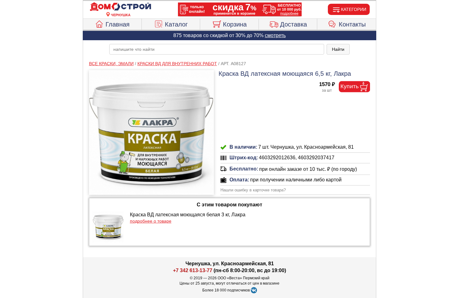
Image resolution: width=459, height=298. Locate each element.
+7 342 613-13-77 (192, 270)
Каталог (176, 24)
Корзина (235, 24)
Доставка (293, 24)
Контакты (352, 24)
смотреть (275, 35)
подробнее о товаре (150, 221)
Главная (118, 24)
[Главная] (120, 7)
